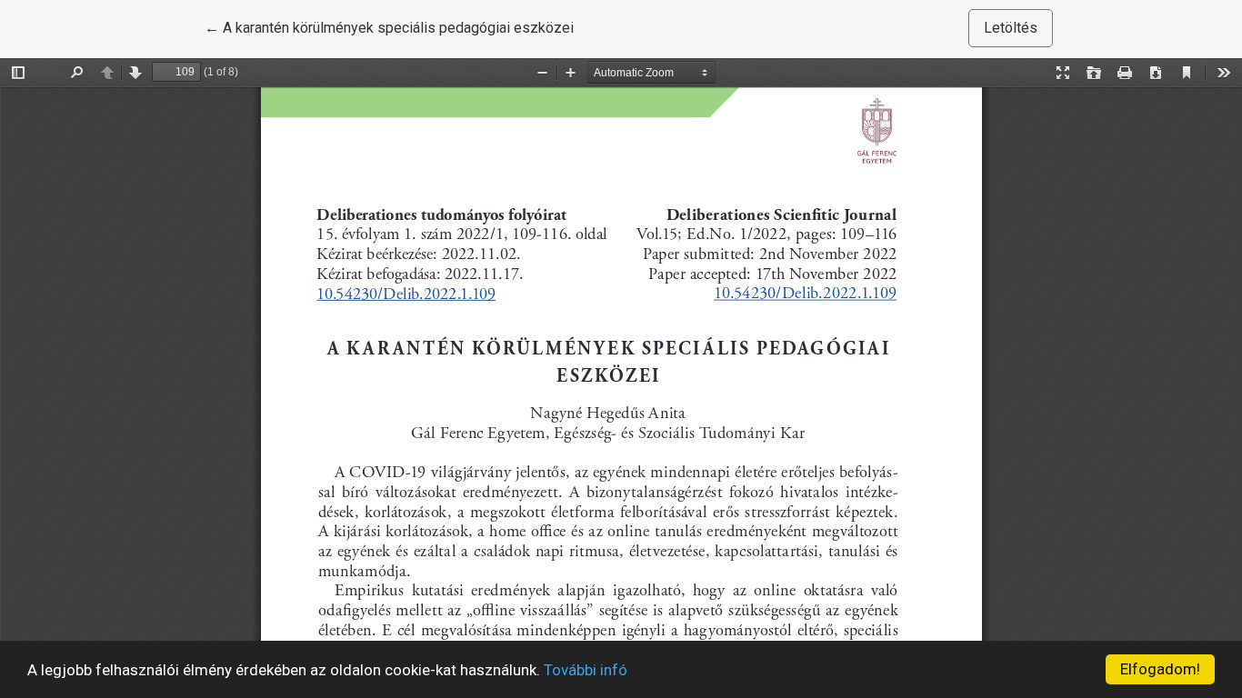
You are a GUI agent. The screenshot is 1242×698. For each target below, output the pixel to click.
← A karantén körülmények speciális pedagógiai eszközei (389, 27)
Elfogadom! (1160, 669)
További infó (585, 670)
